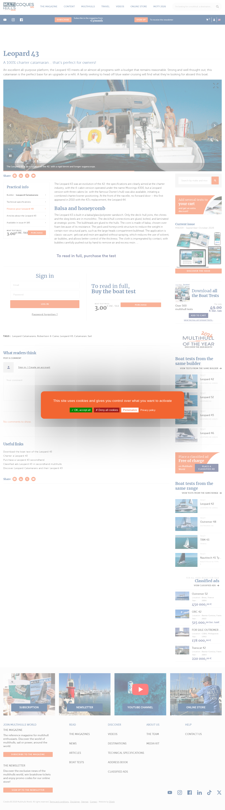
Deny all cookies (108, 410)
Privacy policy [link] (147, 410)
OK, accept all (82, 410)
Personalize (130, 410)
